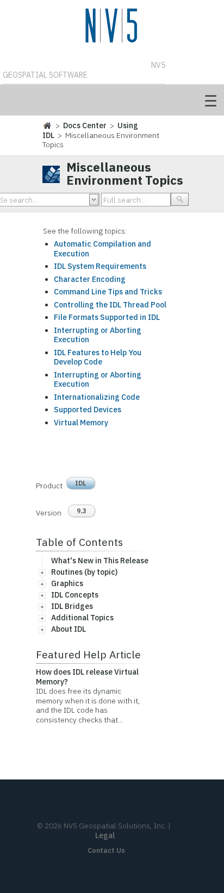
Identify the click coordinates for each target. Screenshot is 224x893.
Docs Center (85, 125)
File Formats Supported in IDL (107, 317)
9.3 (81, 511)
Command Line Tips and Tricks (108, 292)
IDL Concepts (74, 595)
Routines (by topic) (84, 572)
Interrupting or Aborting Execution (97, 335)
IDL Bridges (72, 606)
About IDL (68, 629)
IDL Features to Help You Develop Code (97, 357)
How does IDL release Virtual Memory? (87, 677)
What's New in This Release (99, 560)
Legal (105, 835)
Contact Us (106, 850)
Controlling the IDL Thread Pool (110, 305)
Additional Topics (82, 617)
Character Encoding (90, 279)
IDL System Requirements (100, 266)
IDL (80, 483)
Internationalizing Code (97, 397)
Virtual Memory (81, 422)
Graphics (67, 583)
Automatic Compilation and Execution (102, 249)
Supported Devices (87, 409)
